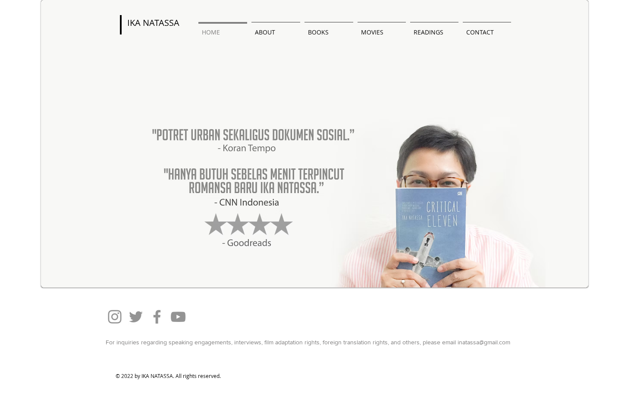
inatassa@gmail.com (484, 342)
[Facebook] (157, 317)
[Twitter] (136, 317)
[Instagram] (115, 317)
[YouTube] (178, 317)
